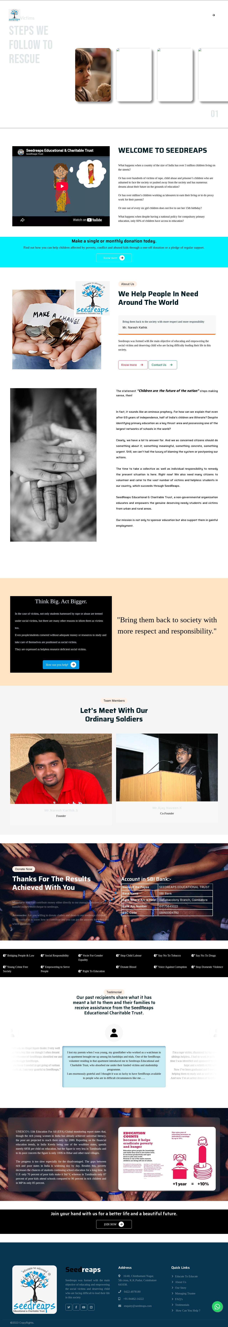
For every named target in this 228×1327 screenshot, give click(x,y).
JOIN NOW (110, 1224)
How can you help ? (187, 1310)
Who (59, 15)
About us (180, 1282)
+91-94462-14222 (133, 1298)
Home (40, 15)
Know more (110, 258)
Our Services (134, 15)
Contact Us (159, 365)
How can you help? (57, 664)
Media (104, 15)
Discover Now (31, 97)
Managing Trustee (185, 1293)
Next (107, 114)
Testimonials (182, 1304)
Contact (166, 15)
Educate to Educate (186, 1276)
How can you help (197, 15)
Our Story (180, 1287)
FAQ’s (179, 1299)
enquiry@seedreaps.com (138, 1305)
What (80, 15)
